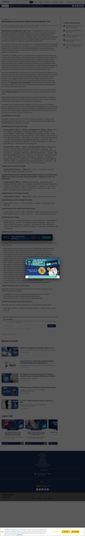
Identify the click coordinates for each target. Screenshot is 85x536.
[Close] (82, 531)
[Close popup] (58, 259)
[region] (42, 531)
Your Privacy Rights (55, 531)
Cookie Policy (19, 534)
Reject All (66, 531)
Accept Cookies (75, 531)
